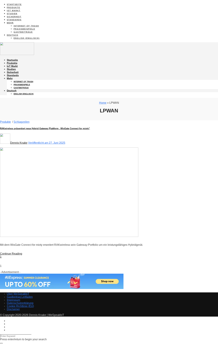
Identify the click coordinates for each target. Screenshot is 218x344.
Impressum (13, 300)
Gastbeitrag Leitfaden (20, 296)
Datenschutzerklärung (20, 303)
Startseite (14, 4)
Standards (14, 20)
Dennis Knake (18, 142)
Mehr (10, 23)
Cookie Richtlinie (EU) (20, 306)
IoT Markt (13, 11)
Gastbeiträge (23, 32)
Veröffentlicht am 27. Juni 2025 (46, 142)
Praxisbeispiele (24, 29)
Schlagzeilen (21, 121)
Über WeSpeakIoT (18, 293)
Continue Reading (11, 253)
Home (102, 102)
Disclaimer (13, 309)
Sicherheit (14, 17)
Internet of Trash (26, 26)
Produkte (13, 7)
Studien (12, 14)
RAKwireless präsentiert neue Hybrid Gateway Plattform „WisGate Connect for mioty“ (45, 128)
